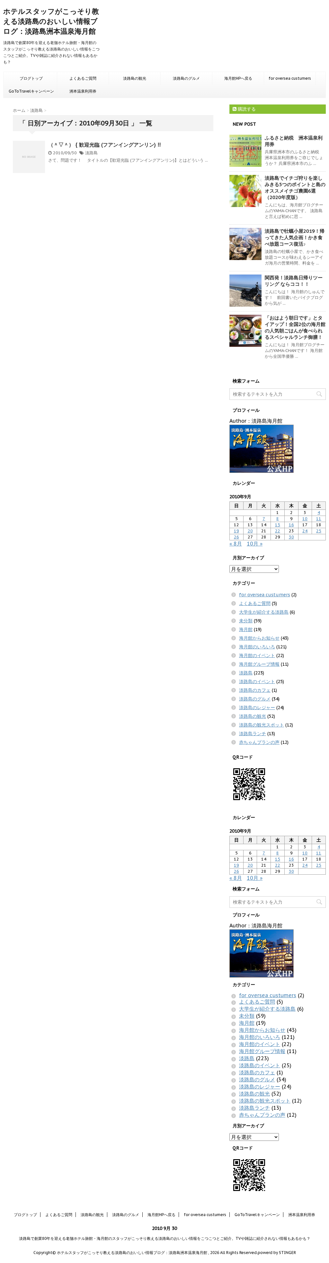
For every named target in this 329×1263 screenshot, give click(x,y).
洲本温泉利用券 (82, 91)
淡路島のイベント (257, 681)
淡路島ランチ (252, 733)
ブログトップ (31, 78)
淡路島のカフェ (255, 690)
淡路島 (91, 153)
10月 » (254, 543)
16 (291, 525)
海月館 (246, 629)
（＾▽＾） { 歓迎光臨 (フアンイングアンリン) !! (104, 144)
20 (250, 531)
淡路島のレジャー (257, 707)
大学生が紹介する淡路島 (264, 612)
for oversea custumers (290, 78)
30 (291, 537)
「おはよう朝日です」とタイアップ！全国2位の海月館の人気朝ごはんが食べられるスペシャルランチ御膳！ (295, 327)
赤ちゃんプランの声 (259, 742)
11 (318, 518)
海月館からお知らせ (259, 638)
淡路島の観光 (134, 78)
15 (277, 525)
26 (236, 537)
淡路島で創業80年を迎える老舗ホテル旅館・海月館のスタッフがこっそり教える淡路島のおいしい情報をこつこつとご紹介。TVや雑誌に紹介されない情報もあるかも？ (164, 1238)
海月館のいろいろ (257, 647)
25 (318, 531)
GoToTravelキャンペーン (31, 91)
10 (304, 518)
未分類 (246, 621)
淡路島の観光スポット (261, 725)
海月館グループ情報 (259, 664)
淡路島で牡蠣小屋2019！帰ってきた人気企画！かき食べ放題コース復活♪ (295, 237)
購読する (246, 109)
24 (304, 531)
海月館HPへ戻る (238, 78)
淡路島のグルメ (186, 78)
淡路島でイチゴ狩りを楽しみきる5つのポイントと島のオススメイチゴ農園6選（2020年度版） (295, 187)
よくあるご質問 (82, 78)
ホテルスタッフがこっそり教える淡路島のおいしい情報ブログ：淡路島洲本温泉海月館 (51, 21)
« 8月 (235, 543)
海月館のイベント (257, 655)
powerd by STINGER (277, 1252)
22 (277, 531)
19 (236, 531)
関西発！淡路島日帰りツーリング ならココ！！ (294, 281)
